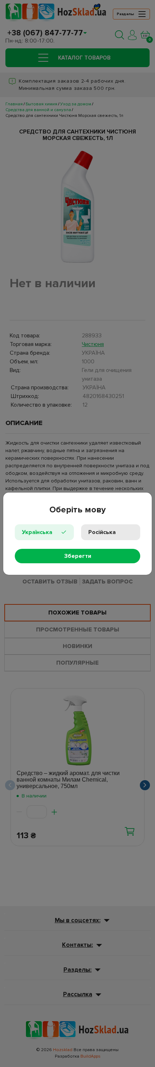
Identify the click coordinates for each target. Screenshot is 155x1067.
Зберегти (77, 556)
